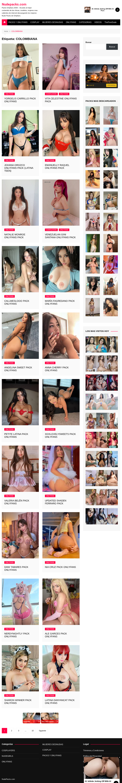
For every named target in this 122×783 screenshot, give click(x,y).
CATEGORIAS (85, 22)
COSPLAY (34, 22)
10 (33, 731)
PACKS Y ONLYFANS (18, 22)
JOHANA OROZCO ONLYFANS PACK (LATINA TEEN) (18, 168)
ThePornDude (110, 22)
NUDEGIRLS (7, 756)
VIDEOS (98, 22)
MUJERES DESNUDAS (52, 22)
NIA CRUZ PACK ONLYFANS (60, 567)
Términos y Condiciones (93, 750)
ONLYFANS (71, 22)
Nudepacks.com (14, 4)
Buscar (89, 42)
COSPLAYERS (51, 94)
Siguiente (42, 731)
